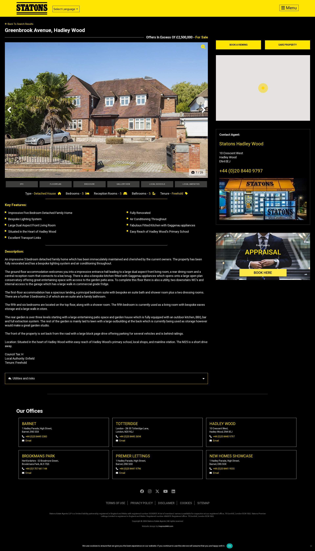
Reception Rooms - (107, 193)
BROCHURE (89, 184)
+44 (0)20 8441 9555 (224, 468)
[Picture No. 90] (106, 110)
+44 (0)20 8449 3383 (36, 436)
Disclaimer (166, 503)
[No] (311, 546)
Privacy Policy (142, 503)
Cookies (186, 503)
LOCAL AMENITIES (191, 184)
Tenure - (166, 193)
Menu (291, 7)
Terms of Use (115, 503)
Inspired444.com (165, 526)
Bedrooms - (74, 193)
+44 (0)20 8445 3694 (130, 436)
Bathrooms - (140, 193)
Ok (229, 545)
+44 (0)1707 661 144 (36, 468)
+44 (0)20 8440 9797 (241, 171)
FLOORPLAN (55, 184)
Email (28, 440)
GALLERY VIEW (123, 184)
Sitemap (203, 503)
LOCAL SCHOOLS (157, 184)
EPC (22, 184)
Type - (29, 193)
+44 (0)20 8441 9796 (130, 468)
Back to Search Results (20, 23)
